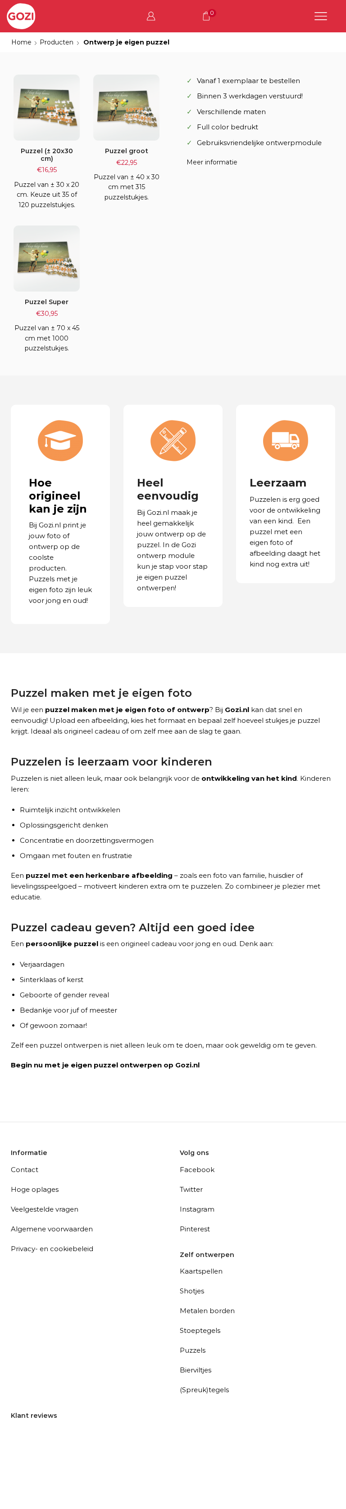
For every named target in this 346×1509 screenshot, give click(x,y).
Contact (24, 1169)
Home (21, 42)
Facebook (197, 1169)
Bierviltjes (195, 1370)
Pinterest (195, 1229)
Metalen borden (207, 1310)
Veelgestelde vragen (44, 1209)
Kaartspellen (201, 1271)
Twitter (191, 1189)
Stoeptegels (200, 1330)
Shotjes (192, 1291)
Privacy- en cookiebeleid (52, 1248)
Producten (56, 42)
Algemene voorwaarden (52, 1229)
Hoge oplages (35, 1189)
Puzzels (192, 1350)
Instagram (197, 1209)
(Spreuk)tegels (204, 1389)
